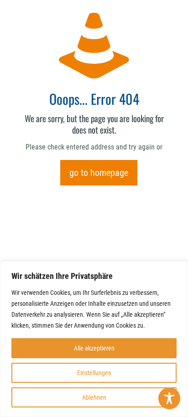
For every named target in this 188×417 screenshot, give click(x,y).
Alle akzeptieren (94, 348)
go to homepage (98, 172)
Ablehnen (94, 397)
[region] (94, 339)
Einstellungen (94, 372)
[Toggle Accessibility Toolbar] (169, 398)
